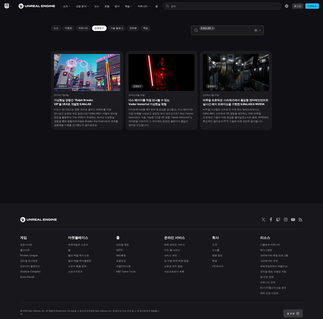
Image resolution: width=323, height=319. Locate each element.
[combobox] (226, 32)
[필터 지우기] (256, 30)
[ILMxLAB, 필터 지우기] (212, 28)
